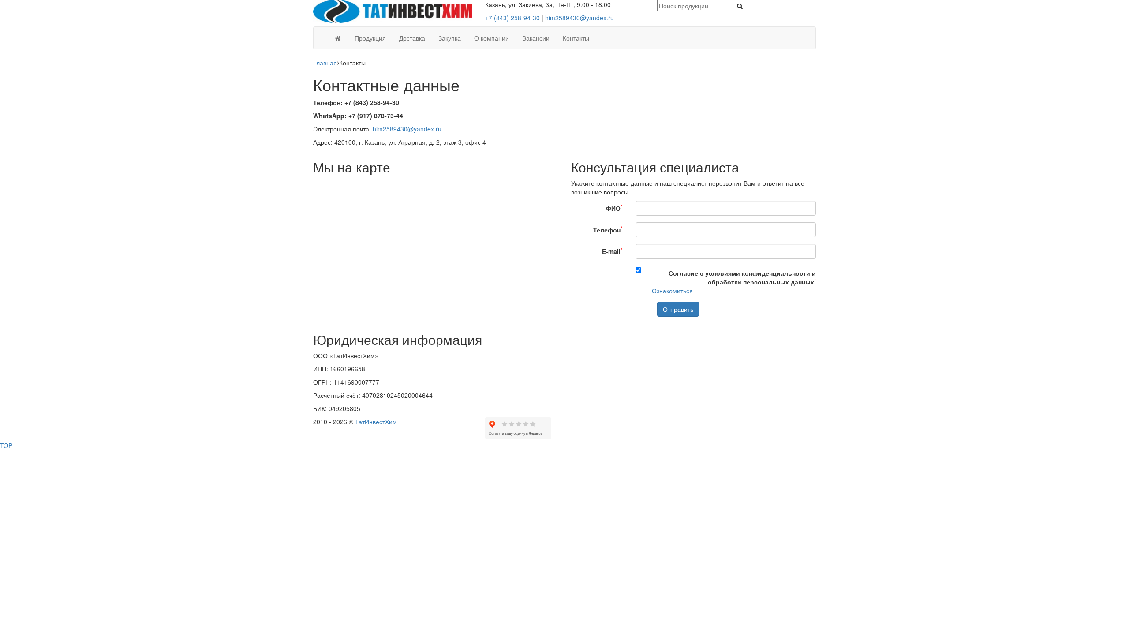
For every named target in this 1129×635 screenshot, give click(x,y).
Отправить (678, 309)
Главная (325, 62)
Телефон (607, 229)
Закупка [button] (449, 38)
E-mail (612, 250)
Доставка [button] (412, 38)
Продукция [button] (370, 38)
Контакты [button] (576, 38)
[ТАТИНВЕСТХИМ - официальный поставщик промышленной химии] (392, 10)
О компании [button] (491, 38)
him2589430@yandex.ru (579, 17)
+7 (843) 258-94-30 (512, 17)
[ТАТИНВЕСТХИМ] (337, 38)
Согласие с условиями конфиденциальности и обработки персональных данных (742, 277)
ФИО (614, 207)
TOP (6, 445)
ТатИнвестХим (376, 421)
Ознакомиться (672, 290)
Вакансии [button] (536, 38)
